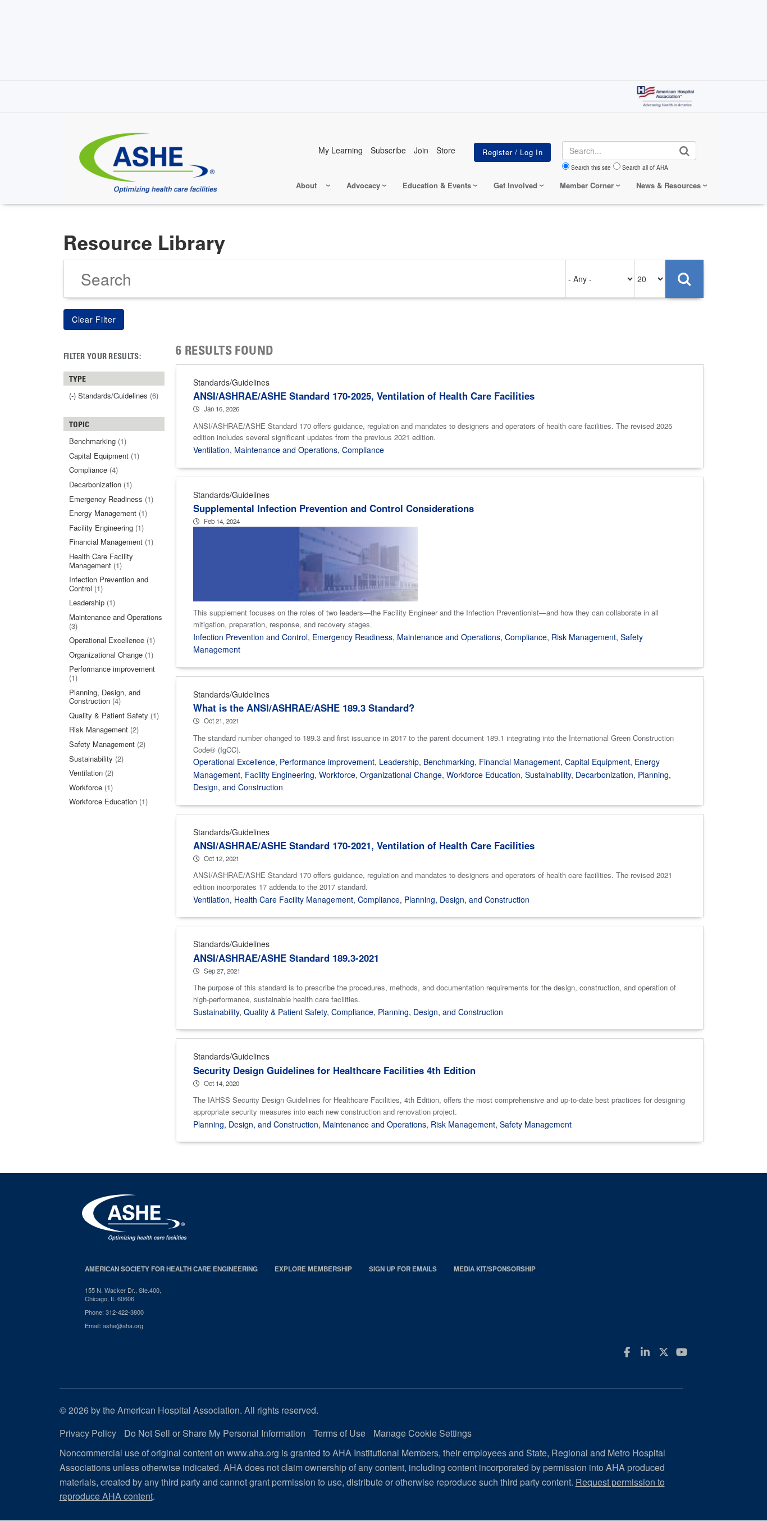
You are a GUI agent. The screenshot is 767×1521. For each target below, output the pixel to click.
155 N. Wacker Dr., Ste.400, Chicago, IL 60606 (123, 1294)
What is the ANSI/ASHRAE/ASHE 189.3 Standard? (303, 707)
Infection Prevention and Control (250, 636)
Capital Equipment (597, 761)
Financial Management (519, 761)
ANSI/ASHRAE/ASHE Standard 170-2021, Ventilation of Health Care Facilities (364, 845)
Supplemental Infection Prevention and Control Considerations (333, 508)
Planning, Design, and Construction (466, 899)
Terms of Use (339, 1433)
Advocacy (363, 185)
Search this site (591, 167)
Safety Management (536, 1124)
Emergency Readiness (352, 636)
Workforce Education (483, 774)
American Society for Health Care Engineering (171, 1269)
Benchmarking (448, 761)
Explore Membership (313, 1269)
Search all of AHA (645, 167)
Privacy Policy (88, 1433)
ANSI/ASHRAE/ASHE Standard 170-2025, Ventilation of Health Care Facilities (364, 395)
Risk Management (583, 636)
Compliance (363, 449)
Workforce (337, 774)
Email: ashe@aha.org (114, 1325)
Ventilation (211, 449)
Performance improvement (327, 761)
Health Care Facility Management (293, 899)
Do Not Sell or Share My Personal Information (214, 1433)
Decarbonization (604, 774)
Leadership (399, 761)
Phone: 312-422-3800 (114, 1312)
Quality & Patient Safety (285, 1011)
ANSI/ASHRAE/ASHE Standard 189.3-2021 (286, 958)
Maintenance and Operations (285, 449)
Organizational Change (401, 774)
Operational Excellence (234, 761)
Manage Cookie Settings (422, 1433)
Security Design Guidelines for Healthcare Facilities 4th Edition (334, 1070)
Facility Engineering (279, 774)
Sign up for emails (403, 1269)
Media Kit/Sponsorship (495, 1269)
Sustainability (548, 774)
